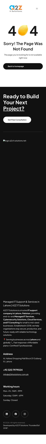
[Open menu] (37, 8)
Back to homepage (16, 66)
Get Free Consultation (17, 120)
